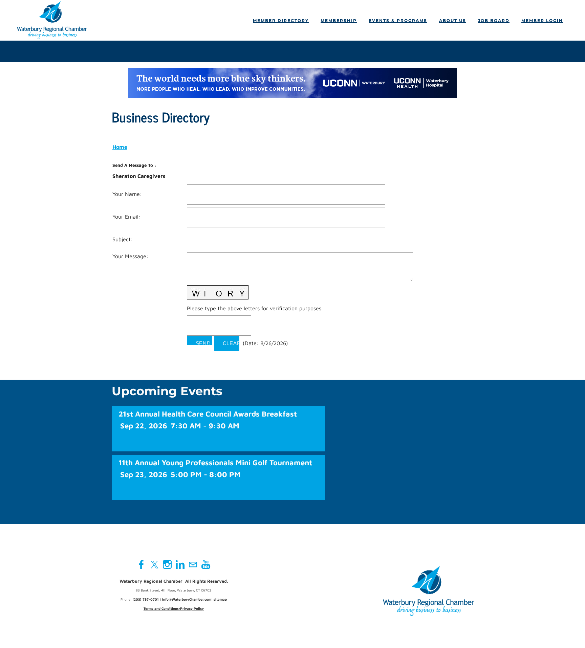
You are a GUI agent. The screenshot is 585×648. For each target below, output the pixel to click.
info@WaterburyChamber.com (186, 599)
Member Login (542, 20)
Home (119, 147)
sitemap (220, 599)
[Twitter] (154, 564)
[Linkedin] (180, 564)
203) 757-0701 (147, 599)
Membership (339, 20)
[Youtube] (205, 564)
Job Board (494, 20)
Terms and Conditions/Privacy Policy (174, 608)
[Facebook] (141, 564)
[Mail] (193, 564)
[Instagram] (167, 564)
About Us (452, 20)
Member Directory (281, 20)
